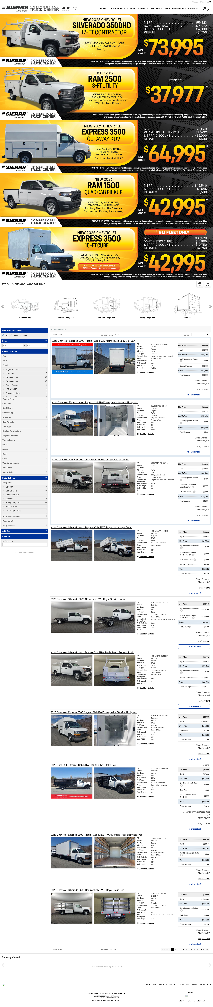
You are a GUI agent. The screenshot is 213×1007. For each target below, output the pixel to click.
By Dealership (7, 541)
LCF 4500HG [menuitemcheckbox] (11, 389)
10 (197, 949)
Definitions (163, 984)
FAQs (154, 984)
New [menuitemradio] (15, 335)
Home (103, 8)
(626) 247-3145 (203, 389)
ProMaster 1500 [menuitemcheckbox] (12, 393)
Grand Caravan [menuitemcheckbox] (12, 385)
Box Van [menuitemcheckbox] (9, 486)
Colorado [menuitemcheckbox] (9, 373)
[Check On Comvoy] (4, 985)
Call (207, 286)
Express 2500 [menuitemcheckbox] (11, 377)
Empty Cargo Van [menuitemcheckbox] (13, 502)
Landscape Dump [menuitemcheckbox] (13, 510)
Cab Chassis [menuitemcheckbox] (11, 490)
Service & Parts (139, 8)
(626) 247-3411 (204, 823)
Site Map (172, 984)
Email (200, 286)
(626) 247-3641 (205, 1)
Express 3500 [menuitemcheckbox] (11, 381)
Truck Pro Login (205, 984)
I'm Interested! (193, 394)
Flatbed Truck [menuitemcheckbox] (11, 506)
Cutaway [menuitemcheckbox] (9, 498)
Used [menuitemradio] (25, 335)
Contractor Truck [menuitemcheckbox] (12, 494)
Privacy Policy (184, 984)
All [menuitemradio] (6, 335)
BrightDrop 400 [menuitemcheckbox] (12, 369)
